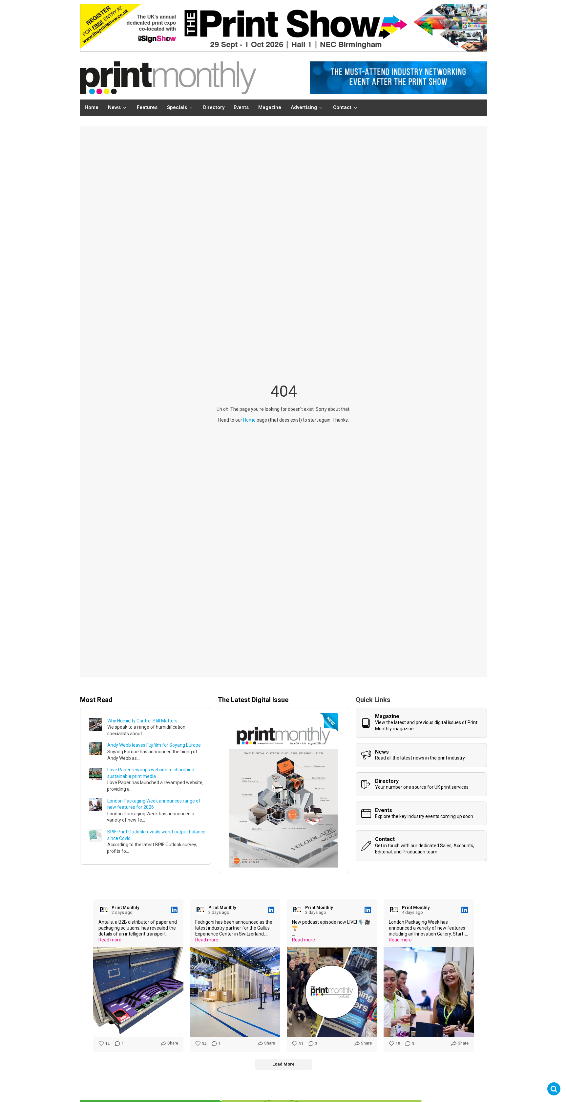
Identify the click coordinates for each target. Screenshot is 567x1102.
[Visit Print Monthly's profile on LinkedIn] (105, 910)
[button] (118, 107)
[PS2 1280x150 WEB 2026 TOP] (283, 50)
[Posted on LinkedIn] (174, 910)
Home (249, 420)
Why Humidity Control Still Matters (142, 720)
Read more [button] (109, 939)
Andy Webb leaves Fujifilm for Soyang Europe (154, 745)
